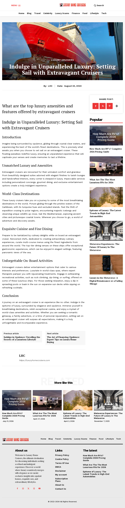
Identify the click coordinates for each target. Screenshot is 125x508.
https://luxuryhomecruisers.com (34, 360)
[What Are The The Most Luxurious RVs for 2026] (106, 166)
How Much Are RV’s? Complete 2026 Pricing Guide (106, 150)
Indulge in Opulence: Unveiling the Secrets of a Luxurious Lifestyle (22, 338)
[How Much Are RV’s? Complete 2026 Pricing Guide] (106, 135)
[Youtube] (39, 488)
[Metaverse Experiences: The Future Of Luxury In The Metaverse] (106, 231)
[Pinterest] (110, 106)
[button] (98, 5)
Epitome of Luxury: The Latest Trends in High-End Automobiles (105, 213)
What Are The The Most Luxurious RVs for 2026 (102, 181)
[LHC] (9, 358)
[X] (103, 106)
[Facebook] (96, 106)
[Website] (34, 488)
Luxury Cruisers (62, 60)
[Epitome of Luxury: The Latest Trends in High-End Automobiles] (106, 197)
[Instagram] (23, 488)
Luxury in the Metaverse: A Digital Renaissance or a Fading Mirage (106, 280)
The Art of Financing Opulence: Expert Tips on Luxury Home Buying (63, 339)
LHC (50, 86)
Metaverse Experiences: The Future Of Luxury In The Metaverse (104, 246)
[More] (117, 106)
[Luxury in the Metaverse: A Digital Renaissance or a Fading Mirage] (106, 264)
